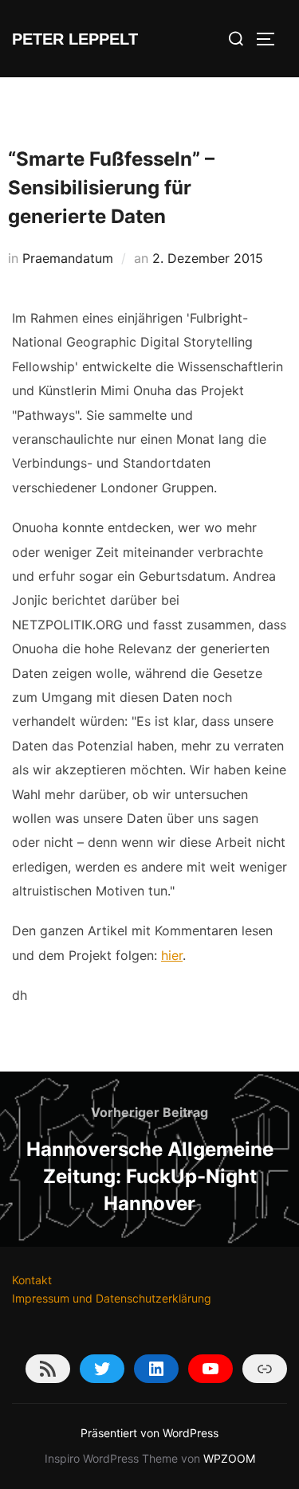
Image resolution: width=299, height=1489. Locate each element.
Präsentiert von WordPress (149, 1433)
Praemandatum (67, 258)
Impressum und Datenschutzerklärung (111, 1298)
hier (172, 955)
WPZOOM (229, 1458)
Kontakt (32, 1280)
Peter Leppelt (75, 39)
